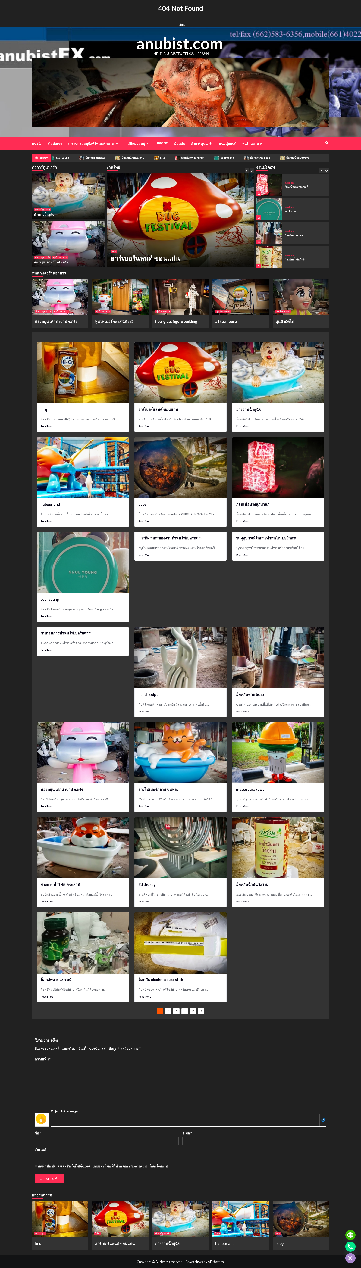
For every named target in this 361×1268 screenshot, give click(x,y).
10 (192, 1011)
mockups (289, 183)
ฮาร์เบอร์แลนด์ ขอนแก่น (158, 409)
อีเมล (187, 1133)
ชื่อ (38, 1133)
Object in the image (64, 1111)
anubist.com (179, 43)
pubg (142, 504)
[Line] (350, 1235)
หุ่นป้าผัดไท (284, 321)
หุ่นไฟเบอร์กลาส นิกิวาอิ (114, 321)
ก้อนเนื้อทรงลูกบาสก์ (154, 158)
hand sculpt (148, 694)
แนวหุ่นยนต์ (228, 143)
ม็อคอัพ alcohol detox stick (160, 979)
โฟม (97, 1233)
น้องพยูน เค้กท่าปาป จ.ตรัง (51, 262)
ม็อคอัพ (179, 143)
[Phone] (350, 1247)
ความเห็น (43, 1059)
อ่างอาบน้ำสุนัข (133, 258)
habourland (50, 504)
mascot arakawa (250, 789)
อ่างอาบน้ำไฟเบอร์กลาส (60, 884)
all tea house (226, 321)
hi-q (123, 158)
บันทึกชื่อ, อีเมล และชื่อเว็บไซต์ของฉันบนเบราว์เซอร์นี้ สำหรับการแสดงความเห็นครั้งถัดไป (103, 1166)
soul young (188, 158)
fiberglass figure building (176, 321)
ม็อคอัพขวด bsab (56, 158)
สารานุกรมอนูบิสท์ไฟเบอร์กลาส (90, 143)
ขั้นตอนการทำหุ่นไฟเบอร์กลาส (66, 633)
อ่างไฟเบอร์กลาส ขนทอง (158, 789)
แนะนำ (37, 143)
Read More (47, 426)
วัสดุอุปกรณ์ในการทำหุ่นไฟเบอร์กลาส (266, 538)
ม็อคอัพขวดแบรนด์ (56, 979)
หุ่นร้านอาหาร (252, 143)
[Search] (326, 142)
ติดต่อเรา (55, 143)
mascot (163, 143)
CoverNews (194, 1262)
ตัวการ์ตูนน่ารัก (202, 143)
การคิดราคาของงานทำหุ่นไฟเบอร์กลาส (170, 538)
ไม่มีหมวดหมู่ (135, 143)
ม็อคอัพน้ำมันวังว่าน (94, 158)
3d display (147, 884)
